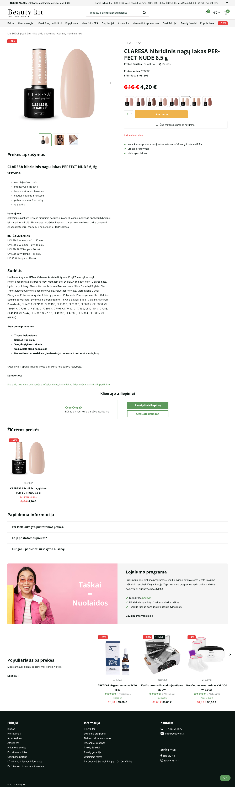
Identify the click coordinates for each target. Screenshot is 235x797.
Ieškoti (144, 13)
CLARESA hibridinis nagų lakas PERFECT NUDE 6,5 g (28, 490)
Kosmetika (123, 23)
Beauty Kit (168, 755)
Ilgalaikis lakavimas (44, 33)
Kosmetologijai (26, 23)
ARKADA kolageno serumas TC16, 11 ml (117, 687)
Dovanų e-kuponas (94, 742)
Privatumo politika (17, 752)
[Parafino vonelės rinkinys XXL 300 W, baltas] (207, 654)
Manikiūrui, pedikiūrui (50, 23)
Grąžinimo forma (93, 756)
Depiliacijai (108, 23)
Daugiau (12, 675)
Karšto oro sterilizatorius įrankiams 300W (162, 687)
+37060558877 (172, 728)
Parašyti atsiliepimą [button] (148, 405)
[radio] (129, 101)
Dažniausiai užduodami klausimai (25, 766)
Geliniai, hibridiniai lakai (70, 33)
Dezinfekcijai (170, 23)
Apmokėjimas (14, 738)
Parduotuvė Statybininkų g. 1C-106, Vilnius (108, 761)
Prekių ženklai (188, 23)
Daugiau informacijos (139, 615)
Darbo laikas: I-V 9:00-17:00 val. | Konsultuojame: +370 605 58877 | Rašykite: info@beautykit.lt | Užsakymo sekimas (156, 3)
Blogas (11, 728)
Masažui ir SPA (90, 23)
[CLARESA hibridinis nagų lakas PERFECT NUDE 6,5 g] (28, 458)
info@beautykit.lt (174, 733)
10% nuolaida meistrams (97, 738)
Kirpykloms (71, 23)
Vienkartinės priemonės (146, 23)
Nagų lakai (65, 384)
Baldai (10, 23)
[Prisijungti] (216, 13)
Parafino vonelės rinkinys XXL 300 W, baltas (206, 687)
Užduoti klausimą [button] (147, 414)
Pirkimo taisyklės (16, 747)
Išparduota (161, 114)
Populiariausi (207, 23)
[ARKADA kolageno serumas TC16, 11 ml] (117, 654)
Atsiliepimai (13, 742)
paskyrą (146, 597)
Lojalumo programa (95, 733)
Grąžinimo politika (17, 756)
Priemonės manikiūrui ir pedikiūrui (91, 384)
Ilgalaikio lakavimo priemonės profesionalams (32, 384)
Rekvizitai (89, 728)
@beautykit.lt (171, 760)
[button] (110, 83)
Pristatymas (14, 733)
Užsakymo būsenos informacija (24, 761)
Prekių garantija (93, 752)
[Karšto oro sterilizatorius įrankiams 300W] (162, 654)
